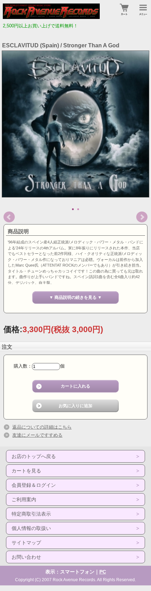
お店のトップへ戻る (34, 456)
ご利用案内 (24, 499)
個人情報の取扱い (31, 528)
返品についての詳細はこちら (42, 427)
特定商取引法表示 (31, 514)
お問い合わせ (26, 557)
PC (102, 572)
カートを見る (26, 471)
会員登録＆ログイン (34, 485)
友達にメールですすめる (37, 435)
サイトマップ (26, 542)
